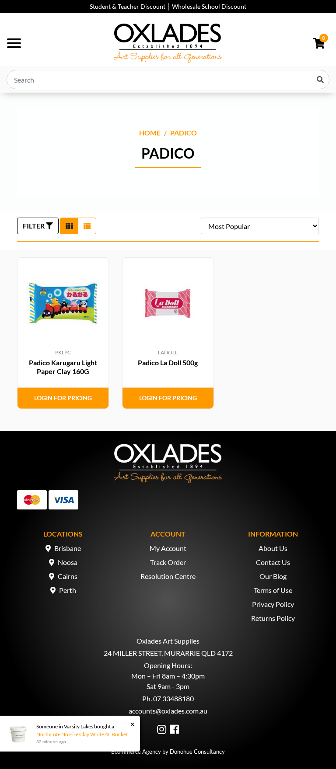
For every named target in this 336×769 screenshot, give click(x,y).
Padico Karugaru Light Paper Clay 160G (63, 366)
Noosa (67, 562)
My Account (168, 548)
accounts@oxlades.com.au (168, 711)
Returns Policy (273, 618)
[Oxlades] (168, 43)
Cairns (67, 576)
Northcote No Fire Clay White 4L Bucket (82, 734)
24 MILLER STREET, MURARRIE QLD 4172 (168, 653)
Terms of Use (273, 590)
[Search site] (320, 79)
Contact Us (273, 562)
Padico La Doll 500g (168, 362)
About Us (273, 548)
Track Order (168, 562)
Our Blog (273, 576)
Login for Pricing (63, 398)
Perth (67, 590)
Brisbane (67, 548)
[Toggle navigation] (14, 43)
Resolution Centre (168, 576)
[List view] (87, 226)
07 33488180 (173, 698)
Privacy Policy (273, 604)
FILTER (34, 226)
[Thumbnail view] (69, 226)
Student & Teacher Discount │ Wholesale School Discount (168, 6)
